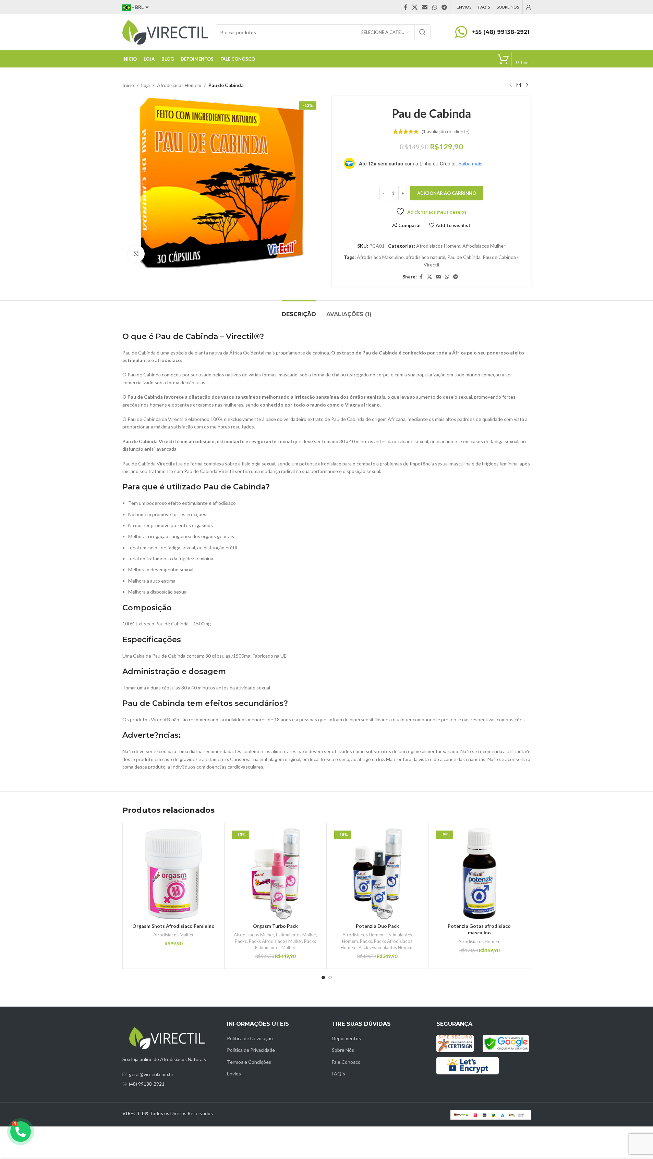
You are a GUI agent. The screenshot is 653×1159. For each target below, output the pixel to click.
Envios (234, 1073)
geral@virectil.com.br (151, 1074)
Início (128, 85)
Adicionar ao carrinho (446, 193)
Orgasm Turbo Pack (275, 926)
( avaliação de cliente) (446, 131)
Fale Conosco (346, 1062)
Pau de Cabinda (464, 257)
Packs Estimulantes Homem (386, 947)
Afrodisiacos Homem (179, 85)
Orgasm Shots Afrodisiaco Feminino (173, 926)
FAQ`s (338, 1073)
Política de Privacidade (251, 1050)
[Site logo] (165, 32)
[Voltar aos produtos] (519, 85)
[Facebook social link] (405, 7)
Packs (241, 941)
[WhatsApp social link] (434, 7)
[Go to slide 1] (323, 977)
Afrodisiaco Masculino (380, 257)
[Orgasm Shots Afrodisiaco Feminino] (173, 874)
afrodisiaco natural (425, 257)
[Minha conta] (528, 7)
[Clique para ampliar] (136, 253)
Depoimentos (346, 1038)
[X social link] (415, 7)
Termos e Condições (249, 1062)
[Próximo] (527, 85)
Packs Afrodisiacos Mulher (275, 941)
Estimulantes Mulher (296, 934)
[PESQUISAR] (423, 32)
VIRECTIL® (135, 1113)
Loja (145, 85)
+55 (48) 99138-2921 (501, 32)
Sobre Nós (343, 1050)
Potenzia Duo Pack (377, 926)
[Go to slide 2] (330, 977)
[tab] (299, 310)
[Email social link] (425, 7)
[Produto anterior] (510, 85)
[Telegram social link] (444, 7)
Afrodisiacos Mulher (483, 246)
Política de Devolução (250, 1038)
